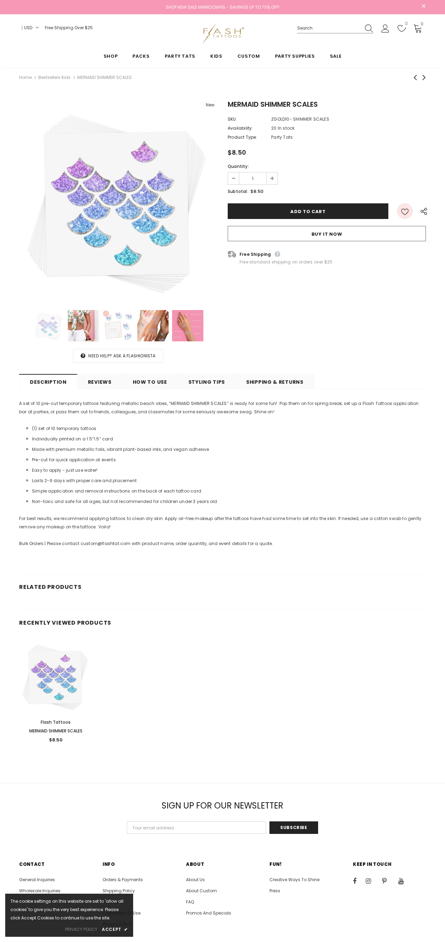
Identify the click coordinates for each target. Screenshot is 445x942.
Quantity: (238, 166)
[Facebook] (359, 881)
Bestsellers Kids (54, 77)
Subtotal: (238, 191)
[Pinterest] (388, 881)
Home (25, 77)
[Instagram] (372, 881)
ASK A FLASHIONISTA (134, 356)
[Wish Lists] (405, 211)
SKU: (232, 119)
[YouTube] (404, 881)
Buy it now (327, 234)
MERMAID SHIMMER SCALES (55, 731)
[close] (423, 6)
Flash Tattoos (56, 722)
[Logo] (222, 33)
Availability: (240, 128)
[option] (118, 200)
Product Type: (242, 137)
